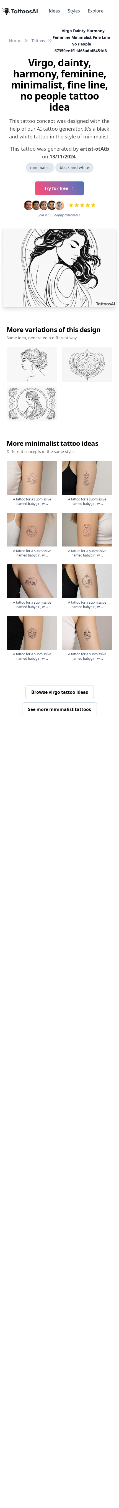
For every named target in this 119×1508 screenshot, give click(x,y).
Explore (96, 11)
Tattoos (38, 40)
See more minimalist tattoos (59, 709)
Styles (74, 11)
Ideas (54, 11)
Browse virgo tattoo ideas (59, 692)
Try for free (56, 188)
